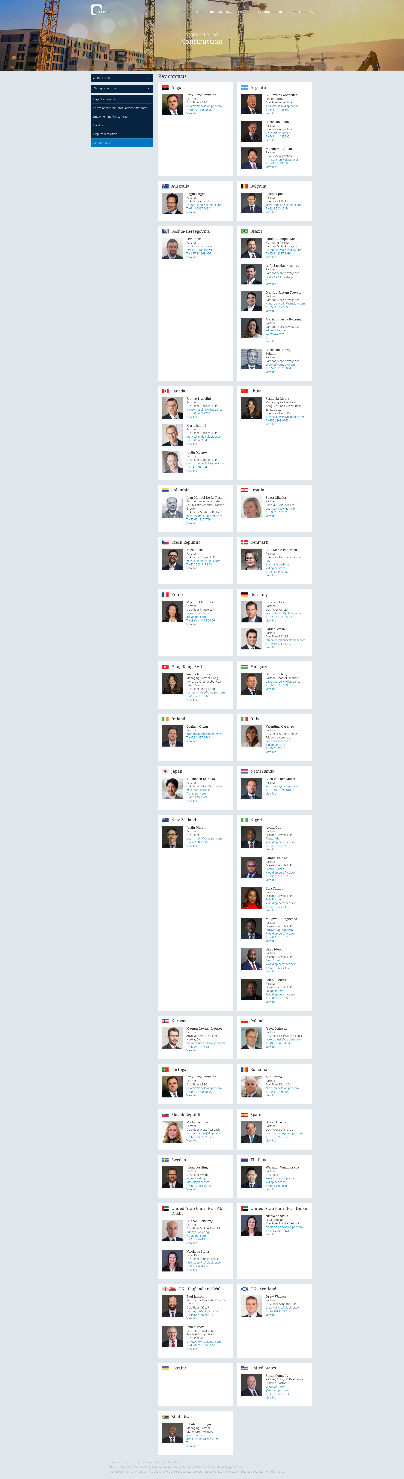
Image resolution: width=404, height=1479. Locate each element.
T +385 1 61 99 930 (278, 512)
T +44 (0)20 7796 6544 (200, 1345)
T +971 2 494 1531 (198, 1239)
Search (312, 12)
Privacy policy (151, 1462)
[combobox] (122, 78)
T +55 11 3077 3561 (278, 307)
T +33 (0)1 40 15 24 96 (200, 620)
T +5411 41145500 (277, 110)
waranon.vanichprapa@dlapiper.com (280, 1180)
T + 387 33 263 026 (198, 253)
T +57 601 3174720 (198, 519)
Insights (244, 12)
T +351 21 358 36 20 (199, 110)
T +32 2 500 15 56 (277, 208)
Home (183, 12)
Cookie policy (171, 1462)
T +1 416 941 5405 (198, 467)
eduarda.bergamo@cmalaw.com (277, 332)
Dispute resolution (105, 134)
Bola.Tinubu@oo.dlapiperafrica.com (281, 901)
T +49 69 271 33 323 (279, 644)
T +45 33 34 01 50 (277, 572)
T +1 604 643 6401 (198, 440)
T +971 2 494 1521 (198, 1266)
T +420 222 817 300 (199, 564)
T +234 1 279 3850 (277, 998)
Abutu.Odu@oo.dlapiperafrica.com (281, 840)
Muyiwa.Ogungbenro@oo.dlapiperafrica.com (281, 931)
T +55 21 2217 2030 (278, 253)
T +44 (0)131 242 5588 (280, 1311)
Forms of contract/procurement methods (120, 108)
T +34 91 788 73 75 (278, 1137)
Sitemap (115, 1462)
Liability (98, 125)
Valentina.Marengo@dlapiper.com (278, 743)
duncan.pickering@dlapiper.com (197, 1234)
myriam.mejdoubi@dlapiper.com (197, 615)
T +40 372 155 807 (277, 1092)
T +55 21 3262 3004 (278, 368)
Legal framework (104, 99)
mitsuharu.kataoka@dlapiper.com (198, 791)
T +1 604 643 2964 (198, 413)
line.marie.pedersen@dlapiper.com (278, 566)
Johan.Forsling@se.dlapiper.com (197, 1180)
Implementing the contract (110, 117)
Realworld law (221, 12)
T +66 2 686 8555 (277, 1186)
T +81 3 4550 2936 (198, 797)
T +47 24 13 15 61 (197, 1047)
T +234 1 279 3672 (277, 907)
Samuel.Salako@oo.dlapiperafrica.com (281, 871)
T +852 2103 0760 (277, 420)
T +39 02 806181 (276, 748)
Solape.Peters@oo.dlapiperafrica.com (281, 992)
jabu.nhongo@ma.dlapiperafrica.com (202, 1437)
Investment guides (270, 12)
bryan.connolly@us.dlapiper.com (277, 1388)
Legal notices (132, 1462)
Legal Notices (226, 1471)
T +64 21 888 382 (197, 842)
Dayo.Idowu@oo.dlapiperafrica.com (281, 962)
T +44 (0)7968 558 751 (200, 1315)
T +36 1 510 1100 (277, 685)
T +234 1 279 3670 (277, 846)
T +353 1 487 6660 (198, 737)
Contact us (298, 12)
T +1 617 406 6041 (277, 1394)
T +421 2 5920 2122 (199, 1137)
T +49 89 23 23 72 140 (280, 617)
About (199, 12)
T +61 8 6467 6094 (198, 208)
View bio (191, 113)
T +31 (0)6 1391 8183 (279, 790)
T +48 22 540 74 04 (278, 1043)
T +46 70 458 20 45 (198, 1186)
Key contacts (101, 143)
